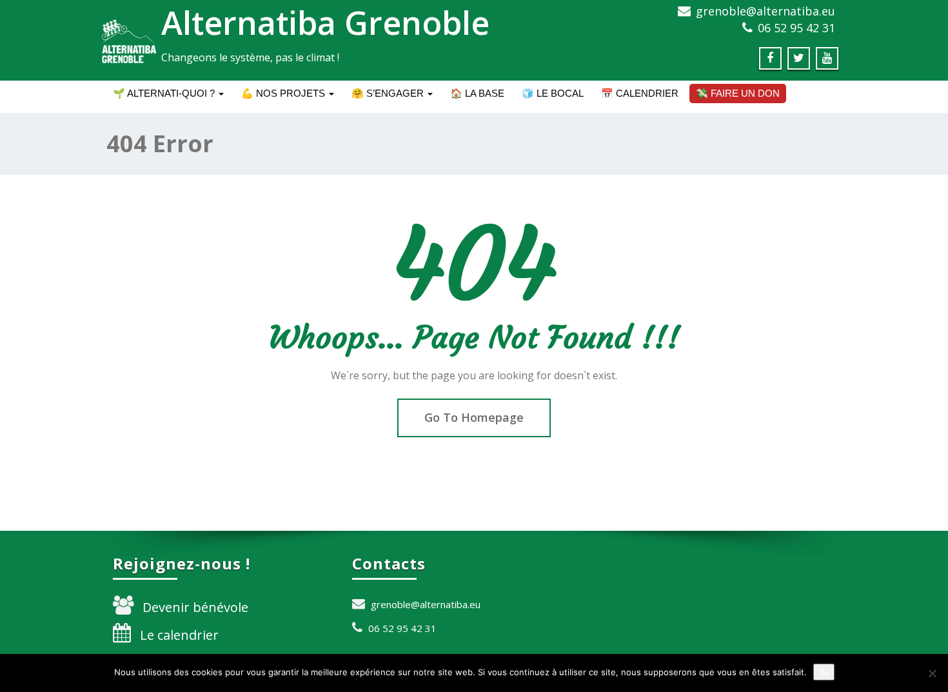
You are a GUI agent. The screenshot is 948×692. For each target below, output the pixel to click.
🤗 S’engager (388, 93)
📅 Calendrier (639, 93)
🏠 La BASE (477, 93)
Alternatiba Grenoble (325, 22)
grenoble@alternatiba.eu (765, 11)
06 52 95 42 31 (796, 27)
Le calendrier (179, 635)
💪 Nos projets (284, 93)
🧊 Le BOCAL (553, 93)
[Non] (931, 673)
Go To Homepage (474, 417)
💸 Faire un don (738, 93)
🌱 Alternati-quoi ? (165, 93)
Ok (823, 672)
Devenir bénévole (195, 607)
